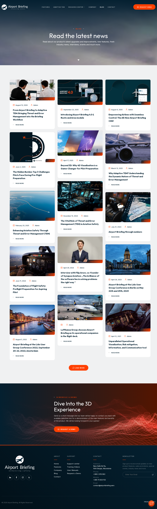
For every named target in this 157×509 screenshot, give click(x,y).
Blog (40, 99)
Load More (79, 368)
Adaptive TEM (47, 99)
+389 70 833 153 (99, 480)
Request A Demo (67, 429)
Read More (20, 125)
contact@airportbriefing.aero (103, 485)
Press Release (94, 261)
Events (145, 273)
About (145, 330)
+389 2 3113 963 (99, 474)
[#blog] (78, 62)
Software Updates (93, 103)
